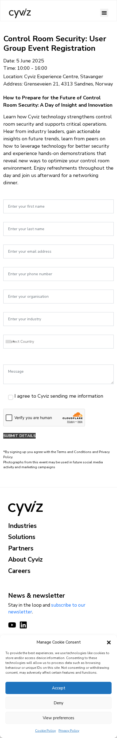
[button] (109, 642)
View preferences (58, 718)
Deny (58, 703)
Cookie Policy (45, 731)
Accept (58, 688)
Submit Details (19, 435)
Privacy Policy (69, 731)
